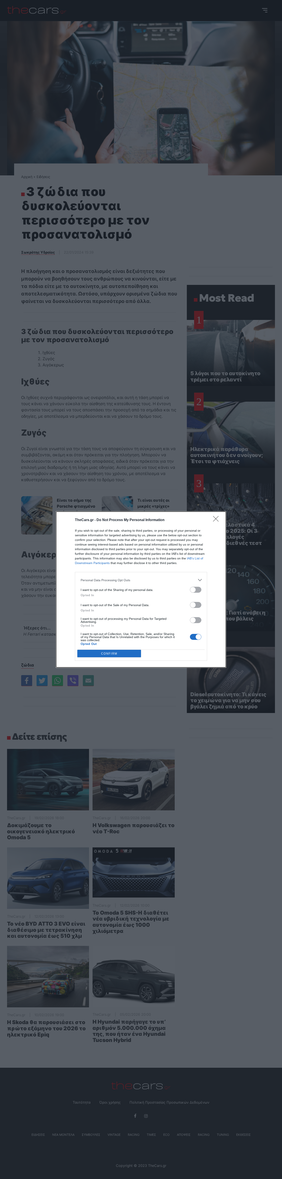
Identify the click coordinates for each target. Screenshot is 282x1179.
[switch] (195, 590)
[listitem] (141, 580)
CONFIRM (109, 653)
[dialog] (141, 589)
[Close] (217, 520)
